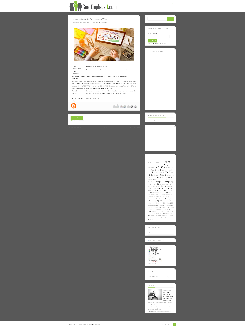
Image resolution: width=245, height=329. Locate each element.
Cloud (161, 199)
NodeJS (164, 207)
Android (167, 203)
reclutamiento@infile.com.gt (94, 93)
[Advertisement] (162, 138)
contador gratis (152, 263)
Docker (162, 211)
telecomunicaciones (154, 165)
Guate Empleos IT (83, 324)
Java (157, 175)
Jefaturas (156, 188)
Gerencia (171, 190)
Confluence (153, 220)
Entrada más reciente (74, 127)
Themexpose (97, 324)
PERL (160, 205)
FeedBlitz (163, 43)
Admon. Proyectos (163, 180)
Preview (150, 43)
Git (173, 209)
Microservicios (169, 213)
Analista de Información (154, 186)
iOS (149, 207)
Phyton (152, 218)
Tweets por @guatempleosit (156, 120)
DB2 (166, 209)
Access (168, 205)
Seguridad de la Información (165, 218)
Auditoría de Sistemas (155, 197)
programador (170, 167)
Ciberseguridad (154, 216)
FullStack (164, 216)
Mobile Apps (169, 186)
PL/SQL (150, 180)
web (158, 170)
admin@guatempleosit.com (164, 311)
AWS (172, 207)
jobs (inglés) (165, 184)
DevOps (153, 211)
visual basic (151, 182)
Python (172, 216)
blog (168, 197)
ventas (150, 190)
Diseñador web (158, 192)
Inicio (171, 4)
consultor (167, 195)
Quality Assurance (156, 213)
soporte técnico (154, 162)
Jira (173, 211)
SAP (166, 188)
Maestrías (159, 203)
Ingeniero (171, 170)
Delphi (156, 207)
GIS (168, 211)
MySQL (171, 182)
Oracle (164, 178)
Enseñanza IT (151, 205)
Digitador (171, 199)
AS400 (161, 201)
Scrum (153, 201)
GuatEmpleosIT (167, 290)
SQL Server (159, 173)
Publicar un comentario (77, 121)
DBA (160, 190)
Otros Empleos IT (156, 209)
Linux (162, 182)
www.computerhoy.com (93, 98)
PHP (154, 184)
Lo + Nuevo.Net (153, 233)
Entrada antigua (135, 127)
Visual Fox (151, 199)
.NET (172, 173)
